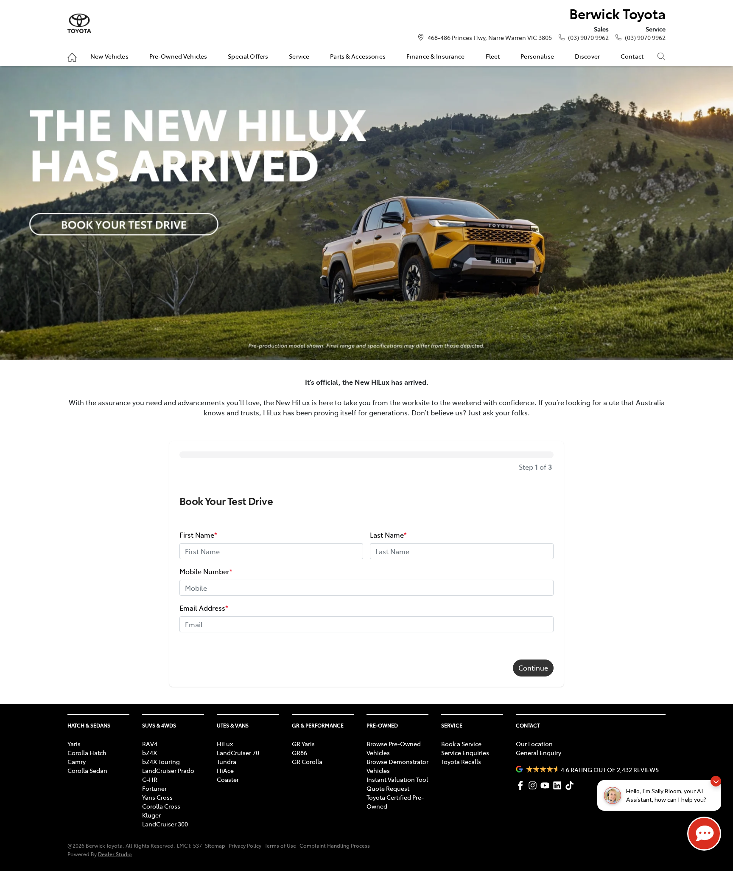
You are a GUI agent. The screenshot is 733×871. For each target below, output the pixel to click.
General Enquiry (538, 752)
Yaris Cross (157, 797)
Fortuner (154, 788)
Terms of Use (280, 845)
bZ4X (149, 752)
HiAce (225, 770)
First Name (198, 534)
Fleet (493, 56)
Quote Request (387, 788)
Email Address (203, 607)
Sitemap (215, 845)
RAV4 (149, 743)
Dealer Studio (115, 853)
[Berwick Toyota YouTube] (546, 785)
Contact (632, 56)
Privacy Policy (245, 845)
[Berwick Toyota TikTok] (571, 785)
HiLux (225, 743)
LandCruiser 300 (165, 824)
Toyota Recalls (461, 761)
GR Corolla (307, 761)
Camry (76, 761)
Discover (587, 56)
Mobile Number (205, 571)
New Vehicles (109, 56)
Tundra (226, 761)
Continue (533, 667)
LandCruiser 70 (238, 752)
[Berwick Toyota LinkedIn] (559, 785)
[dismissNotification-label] (716, 781)
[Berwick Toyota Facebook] (522, 785)
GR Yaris (303, 743)
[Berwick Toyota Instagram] (534, 785)
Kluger (151, 815)
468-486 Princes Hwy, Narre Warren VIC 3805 (490, 37)
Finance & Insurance (435, 56)
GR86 (299, 752)
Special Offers (248, 56)
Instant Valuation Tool (397, 779)
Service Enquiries (465, 752)
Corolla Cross (161, 806)
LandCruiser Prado (168, 770)
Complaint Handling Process (334, 845)
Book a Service (461, 743)
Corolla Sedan (87, 770)
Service (299, 56)
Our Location (534, 743)
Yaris (74, 743)
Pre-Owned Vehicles (178, 56)
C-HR (149, 779)
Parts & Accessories (358, 56)
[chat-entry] (704, 834)
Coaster (228, 779)
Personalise (537, 56)
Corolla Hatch (86, 752)
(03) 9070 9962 (588, 37)
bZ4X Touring (161, 761)
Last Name (388, 534)
